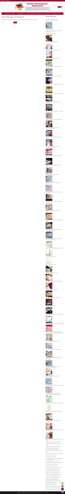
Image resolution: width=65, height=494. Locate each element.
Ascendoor (39, 492)
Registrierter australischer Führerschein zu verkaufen (54, 111)
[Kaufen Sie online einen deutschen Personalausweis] (49, 277)
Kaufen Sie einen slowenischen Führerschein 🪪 (53, 467)
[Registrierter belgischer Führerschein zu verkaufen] (49, 115)
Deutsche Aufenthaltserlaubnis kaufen (52, 272)
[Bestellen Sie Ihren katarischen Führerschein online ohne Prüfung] (49, 354)
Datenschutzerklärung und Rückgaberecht (34, 13)
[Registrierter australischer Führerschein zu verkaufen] (49, 107)
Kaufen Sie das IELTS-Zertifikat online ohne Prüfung (54, 248)
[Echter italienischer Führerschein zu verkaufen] (49, 72)
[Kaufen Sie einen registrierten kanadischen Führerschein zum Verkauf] (49, 124)
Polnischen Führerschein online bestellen (52, 174)
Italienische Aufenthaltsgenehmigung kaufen (53, 472)
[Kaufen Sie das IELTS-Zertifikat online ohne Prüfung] (49, 244)
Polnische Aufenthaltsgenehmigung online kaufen (54, 474)
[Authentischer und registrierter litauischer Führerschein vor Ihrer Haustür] (49, 363)
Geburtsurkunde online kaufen (51, 264)
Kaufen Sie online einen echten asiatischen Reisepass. (54, 453)
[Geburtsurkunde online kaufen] (49, 260)
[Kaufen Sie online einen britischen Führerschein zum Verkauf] (49, 216)
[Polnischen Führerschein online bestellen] (49, 170)
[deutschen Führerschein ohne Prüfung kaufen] (49, 294)
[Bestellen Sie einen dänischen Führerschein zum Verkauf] (49, 207)
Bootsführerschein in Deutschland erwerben (53, 58)
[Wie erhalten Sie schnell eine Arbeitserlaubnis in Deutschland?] (49, 416)
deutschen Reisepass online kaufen (51, 289)
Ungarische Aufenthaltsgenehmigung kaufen (53, 475)
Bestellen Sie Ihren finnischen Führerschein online (54, 349)
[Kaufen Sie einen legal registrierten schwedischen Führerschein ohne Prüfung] (49, 235)
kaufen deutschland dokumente (51, 305)
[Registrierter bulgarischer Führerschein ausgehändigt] (49, 89)
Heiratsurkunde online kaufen (50, 256)
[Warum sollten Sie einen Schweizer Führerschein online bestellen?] (49, 62)
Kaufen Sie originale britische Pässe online (52, 461)
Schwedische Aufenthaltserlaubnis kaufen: (52, 469)
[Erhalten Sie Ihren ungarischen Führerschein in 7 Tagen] (49, 319)
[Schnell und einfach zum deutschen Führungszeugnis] (49, 399)
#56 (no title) (8, 13)
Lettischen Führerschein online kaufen (52, 464)
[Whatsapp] (62, 483)
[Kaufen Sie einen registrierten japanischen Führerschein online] (49, 372)
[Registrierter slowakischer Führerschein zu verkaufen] (49, 381)
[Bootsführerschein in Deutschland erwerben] (49, 54)
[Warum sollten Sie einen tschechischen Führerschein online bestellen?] (49, 80)
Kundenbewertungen (47, 13)
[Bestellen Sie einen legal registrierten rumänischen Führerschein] (49, 188)
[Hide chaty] (62, 492)
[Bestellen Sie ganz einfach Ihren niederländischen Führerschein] (49, 152)
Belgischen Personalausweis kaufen (51, 484)
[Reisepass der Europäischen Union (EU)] (49, 38)
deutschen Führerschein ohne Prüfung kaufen (53, 297)
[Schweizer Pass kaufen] (49, 25)
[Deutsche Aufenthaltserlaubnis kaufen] (49, 269)
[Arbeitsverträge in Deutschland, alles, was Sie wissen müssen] (49, 435)
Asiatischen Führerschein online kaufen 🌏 (53, 446)
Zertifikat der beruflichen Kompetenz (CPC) (53, 341)
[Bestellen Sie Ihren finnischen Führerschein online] (49, 345)
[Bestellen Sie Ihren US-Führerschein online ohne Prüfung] (49, 161)
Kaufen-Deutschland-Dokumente (37, 5)
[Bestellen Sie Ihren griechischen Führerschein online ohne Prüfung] (49, 197)
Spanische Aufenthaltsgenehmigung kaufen (53, 470)
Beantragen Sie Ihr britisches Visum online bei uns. (54, 462)
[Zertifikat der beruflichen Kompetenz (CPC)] (49, 337)
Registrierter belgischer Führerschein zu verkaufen (54, 119)
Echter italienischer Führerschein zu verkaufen (53, 75)
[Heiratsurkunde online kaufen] (49, 252)
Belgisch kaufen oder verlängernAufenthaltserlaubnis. (54, 486)
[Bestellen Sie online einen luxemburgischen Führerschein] (49, 179)
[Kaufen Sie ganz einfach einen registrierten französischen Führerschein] (49, 142)
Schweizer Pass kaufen (49, 29)
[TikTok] (62, 489)
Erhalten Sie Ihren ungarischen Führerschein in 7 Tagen (54, 323)
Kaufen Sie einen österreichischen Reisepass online (54, 487)
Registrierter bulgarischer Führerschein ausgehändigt (54, 93)
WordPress (46, 492)
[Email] (62, 486)
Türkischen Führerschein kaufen (51, 33)
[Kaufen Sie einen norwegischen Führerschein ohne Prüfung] (49, 133)
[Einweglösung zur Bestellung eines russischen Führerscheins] (49, 98)
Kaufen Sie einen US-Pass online (51, 455)
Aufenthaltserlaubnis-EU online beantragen (53, 50)
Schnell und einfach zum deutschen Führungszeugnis (54, 402)
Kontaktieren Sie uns (55, 13)
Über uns (13, 13)
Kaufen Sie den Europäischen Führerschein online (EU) (54, 489)
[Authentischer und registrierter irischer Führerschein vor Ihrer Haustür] (49, 310)
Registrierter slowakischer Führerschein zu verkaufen (54, 385)
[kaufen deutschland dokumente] (49, 302)
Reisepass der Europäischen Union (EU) (52, 41)
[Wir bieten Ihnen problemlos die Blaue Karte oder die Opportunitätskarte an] (49, 426)
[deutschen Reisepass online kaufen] (49, 285)
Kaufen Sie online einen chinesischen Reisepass (53, 441)
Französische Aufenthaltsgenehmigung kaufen (53, 477)
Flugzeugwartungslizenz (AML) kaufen (52, 19)
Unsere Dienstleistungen (21, 13)
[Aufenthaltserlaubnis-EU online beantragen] (49, 46)
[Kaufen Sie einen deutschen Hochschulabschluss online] (49, 407)
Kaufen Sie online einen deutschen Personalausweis (54, 281)
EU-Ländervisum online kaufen (51, 456)
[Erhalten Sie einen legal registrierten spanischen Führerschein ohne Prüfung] (49, 225)
